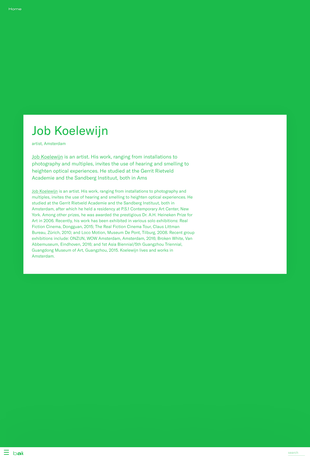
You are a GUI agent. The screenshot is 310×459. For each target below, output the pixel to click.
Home (15, 9)
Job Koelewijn (47, 156)
